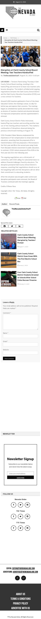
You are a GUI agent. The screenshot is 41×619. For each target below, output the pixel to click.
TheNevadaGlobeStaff (11, 75)
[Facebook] (4, 226)
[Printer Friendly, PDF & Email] (20, 198)
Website (6, 349)
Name (5, 333)
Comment (7, 313)
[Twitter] (12, 226)
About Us (20, 594)
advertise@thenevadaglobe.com (25, 572)
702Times (13, 38)
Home (5, 38)
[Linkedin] (19, 226)
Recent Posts (14, 204)
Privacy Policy (20, 603)
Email (5, 341)
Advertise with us (20, 608)
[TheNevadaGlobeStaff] (6, 213)
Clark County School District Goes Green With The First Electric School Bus (27, 257)
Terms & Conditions (21, 599)
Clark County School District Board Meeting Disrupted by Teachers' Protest (26, 239)
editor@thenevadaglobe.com (23, 568)
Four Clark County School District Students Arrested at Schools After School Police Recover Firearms (27, 276)
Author (4, 204)
